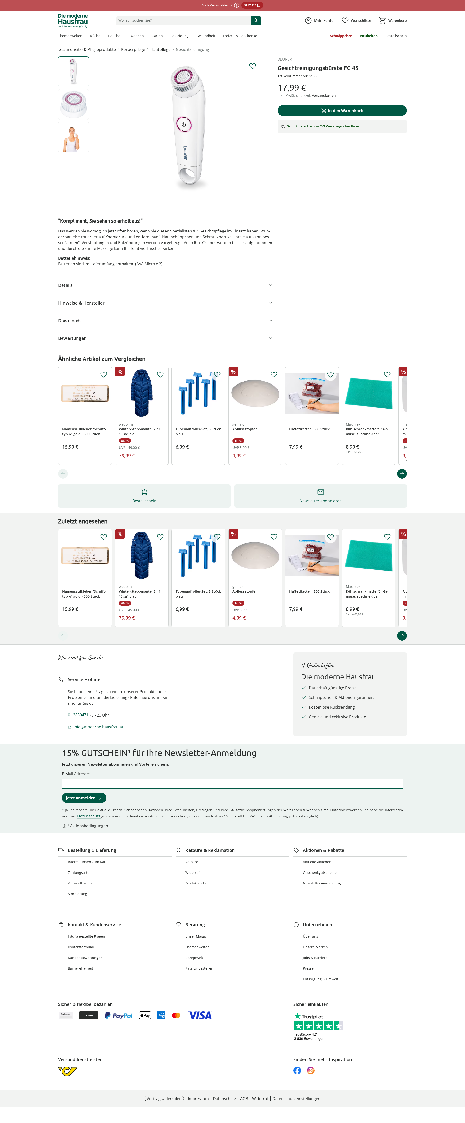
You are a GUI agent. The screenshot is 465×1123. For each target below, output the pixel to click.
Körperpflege (133, 49)
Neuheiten (369, 35)
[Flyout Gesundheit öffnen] (217, 36)
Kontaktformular (81, 947)
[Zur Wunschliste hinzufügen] (253, 66)
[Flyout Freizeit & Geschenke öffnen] (259, 36)
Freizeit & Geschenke (240, 35)
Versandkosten (80, 883)
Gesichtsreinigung (192, 49)
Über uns (310, 936)
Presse (308, 968)
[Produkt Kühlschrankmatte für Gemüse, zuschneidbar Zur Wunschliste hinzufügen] (387, 375)
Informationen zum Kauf (88, 862)
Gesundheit (205, 35)
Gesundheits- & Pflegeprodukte (87, 49)
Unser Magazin (197, 936)
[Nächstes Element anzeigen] (402, 474)
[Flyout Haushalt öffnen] (124, 36)
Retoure (191, 862)
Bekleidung (179, 35)
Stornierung (77, 893)
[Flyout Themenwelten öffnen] (84, 36)
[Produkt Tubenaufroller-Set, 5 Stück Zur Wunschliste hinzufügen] (217, 375)
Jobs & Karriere (315, 957)
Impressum (198, 1098)
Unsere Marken (315, 947)
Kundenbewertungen (85, 957)
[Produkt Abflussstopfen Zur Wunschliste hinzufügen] (274, 375)
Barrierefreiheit (80, 968)
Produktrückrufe (198, 883)
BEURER (285, 59)
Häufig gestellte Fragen (86, 936)
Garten (157, 35)
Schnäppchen (341, 35)
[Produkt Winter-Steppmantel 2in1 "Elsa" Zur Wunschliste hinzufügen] (160, 375)
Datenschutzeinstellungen (296, 1098)
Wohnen (137, 35)
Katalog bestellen (199, 968)
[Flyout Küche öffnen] (102, 36)
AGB (244, 1098)
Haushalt (115, 35)
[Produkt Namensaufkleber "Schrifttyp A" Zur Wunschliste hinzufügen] (104, 375)
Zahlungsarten (80, 872)
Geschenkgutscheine (320, 872)
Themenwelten (70, 35)
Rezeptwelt (194, 957)
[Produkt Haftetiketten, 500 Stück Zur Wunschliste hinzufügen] (331, 375)
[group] (190, 129)
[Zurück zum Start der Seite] (459, 1088)
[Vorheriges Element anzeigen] (63, 474)
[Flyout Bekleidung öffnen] (191, 36)
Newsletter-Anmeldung (322, 883)
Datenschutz (89, 816)
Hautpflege (160, 49)
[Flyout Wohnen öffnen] (146, 36)
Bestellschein (396, 35)
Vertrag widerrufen (164, 1098)
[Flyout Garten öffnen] (165, 36)
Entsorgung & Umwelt (320, 979)
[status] (182, 20)
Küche (95, 35)
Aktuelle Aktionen (317, 862)
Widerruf (192, 872)
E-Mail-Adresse (75, 774)
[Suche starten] (256, 20)
